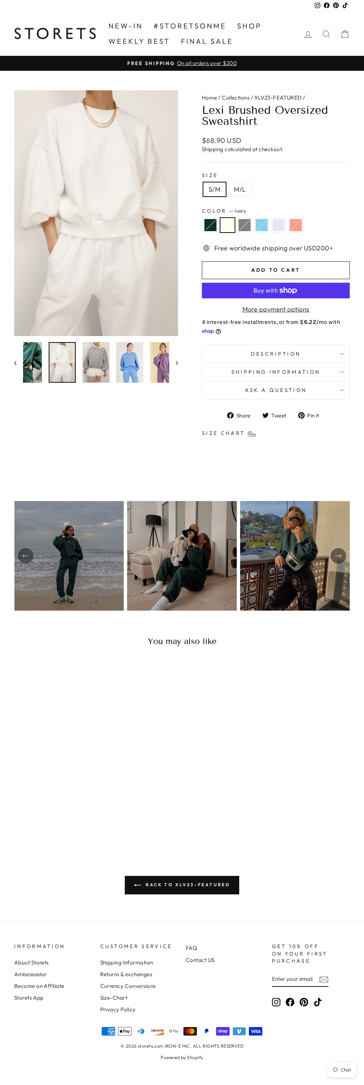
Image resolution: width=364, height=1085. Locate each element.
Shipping (213, 149)
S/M (214, 189)
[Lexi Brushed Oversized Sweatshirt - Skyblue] (58, 816)
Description (276, 354)
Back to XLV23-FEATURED (187, 884)
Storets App (29, 997)
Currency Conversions (128, 986)
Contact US (200, 960)
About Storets (31, 962)
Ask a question (276, 390)
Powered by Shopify (182, 1057)
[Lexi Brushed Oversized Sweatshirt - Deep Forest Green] (29, 816)
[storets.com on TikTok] (318, 1002)
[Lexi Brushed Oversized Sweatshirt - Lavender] (67, 816)
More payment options (276, 309)
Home (209, 97)
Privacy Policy (118, 1009)
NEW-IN (125, 25)
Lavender (279, 225)
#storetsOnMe (190, 25)
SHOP (249, 25)
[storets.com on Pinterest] (304, 1002)
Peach (296, 225)
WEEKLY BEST (139, 41)
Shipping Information (126, 962)
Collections (236, 97)
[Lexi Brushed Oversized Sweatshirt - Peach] (77, 816)
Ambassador (30, 974)
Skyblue (262, 225)
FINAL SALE (207, 41)
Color (224, 211)
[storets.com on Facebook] (290, 1002)
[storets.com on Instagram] (276, 1002)
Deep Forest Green (210, 225)
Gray (244, 225)
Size (210, 175)
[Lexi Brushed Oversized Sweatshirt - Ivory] (39, 816)
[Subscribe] (323, 979)
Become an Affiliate (39, 986)
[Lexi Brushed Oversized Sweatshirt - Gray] (48, 816)
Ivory (227, 225)
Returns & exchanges (126, 974)
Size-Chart (114, 997)
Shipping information (275, 372)
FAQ (191, 948)
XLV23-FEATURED (277, 97)
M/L (240, 189)
